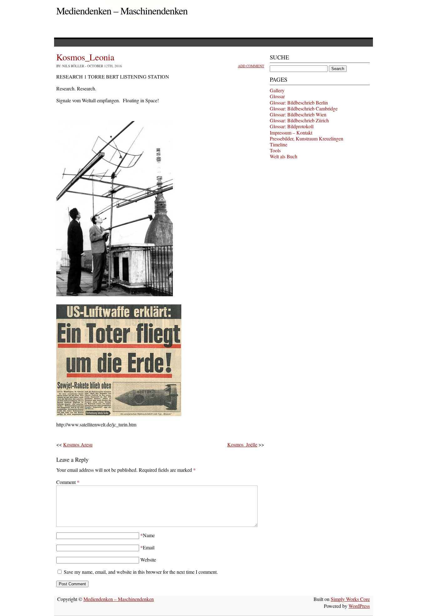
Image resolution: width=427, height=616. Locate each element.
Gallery (277, 90)
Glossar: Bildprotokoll (292, 126)
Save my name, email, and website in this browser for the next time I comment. (141, 571)
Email (148, 547)
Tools (275, 150)
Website (148, 559)
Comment (67, 482)
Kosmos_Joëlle (242, 444)
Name (149, 535)
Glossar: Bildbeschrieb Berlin (299, 102)
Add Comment (251, 66)
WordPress (359, 606)
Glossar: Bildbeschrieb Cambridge (304, 108)
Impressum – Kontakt (291, 132)
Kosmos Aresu (78, 444)
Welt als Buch (283, 156)
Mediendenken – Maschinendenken (122, 10)
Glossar (277, 96)
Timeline (278, 144)
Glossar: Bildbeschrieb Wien (298, 114)
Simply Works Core (350, 599)
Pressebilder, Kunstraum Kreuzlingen (306, 138)
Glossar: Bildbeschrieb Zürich (299, 120)
